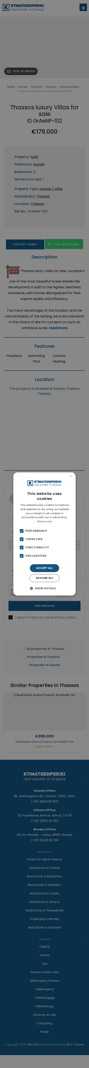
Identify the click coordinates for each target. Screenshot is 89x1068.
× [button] (71, 476)
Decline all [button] (44, 578)
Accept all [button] (44, 568)
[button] (44, 588)
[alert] (44, 534)
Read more (44, 521)
